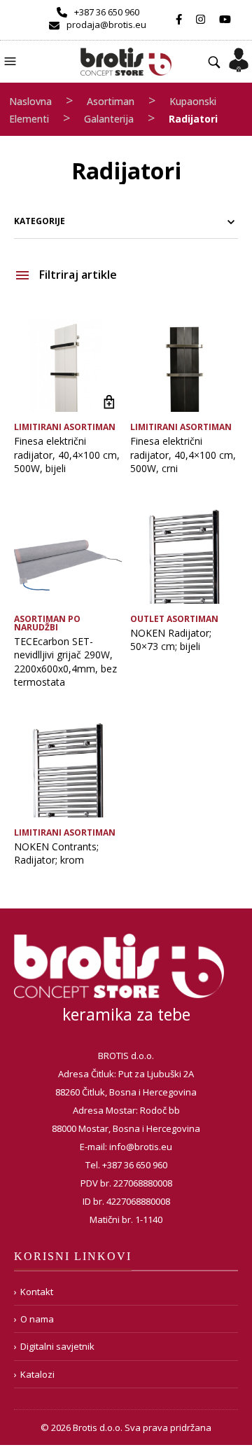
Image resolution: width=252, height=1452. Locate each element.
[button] (12, 60)
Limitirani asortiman (64, 427)
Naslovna (30, 101)
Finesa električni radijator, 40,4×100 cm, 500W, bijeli (67, 454)
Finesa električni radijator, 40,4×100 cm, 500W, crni (183, 454)
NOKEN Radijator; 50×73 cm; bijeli (170, 640)
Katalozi (37, 1374)
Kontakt (36, 1291)
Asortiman (110, 101)
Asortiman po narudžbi (47, 623)
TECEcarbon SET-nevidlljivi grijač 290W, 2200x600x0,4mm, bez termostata (65, 662)
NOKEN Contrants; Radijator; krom (56, 853)
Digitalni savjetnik (57, 1346)
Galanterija (109, 118)
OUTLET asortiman (174, 619)
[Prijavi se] (238, 55)
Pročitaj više (109, 401)
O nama (37, 1319)
